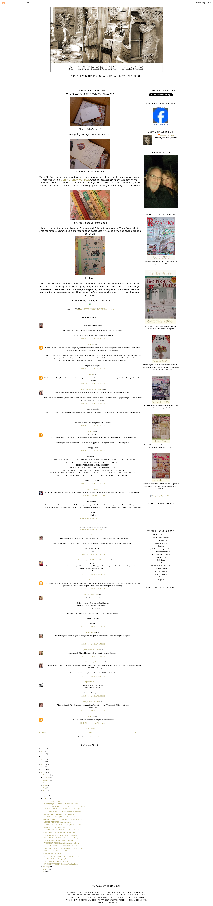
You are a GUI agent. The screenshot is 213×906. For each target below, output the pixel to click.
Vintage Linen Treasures (91, 701)
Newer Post (42, 732)
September (47, 783)
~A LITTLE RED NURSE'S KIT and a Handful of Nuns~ (61, 856)
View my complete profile (166, 143)
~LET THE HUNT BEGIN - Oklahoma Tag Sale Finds (60, 864)
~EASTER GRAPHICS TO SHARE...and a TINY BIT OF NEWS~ (64, 806)
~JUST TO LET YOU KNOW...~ (53, 853)
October (46, 780)
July (44, 788)
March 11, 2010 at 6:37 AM (92, 383)
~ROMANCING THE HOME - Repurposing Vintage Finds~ (62, 830)
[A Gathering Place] (160, 122)
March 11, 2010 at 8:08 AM (92, 451)
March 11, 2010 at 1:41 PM (93, 589)
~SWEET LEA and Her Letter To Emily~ (56, 861)
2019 (43, 748)
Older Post (138, 732)
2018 (43, 751)
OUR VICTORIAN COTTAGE (75, 180)
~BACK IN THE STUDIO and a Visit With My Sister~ (60, 835)
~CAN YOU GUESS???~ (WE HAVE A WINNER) (59, 817)
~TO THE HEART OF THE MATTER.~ (56, 851)
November (46, 777)
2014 (43, 762)
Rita (90, 580)
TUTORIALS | (102, 75)
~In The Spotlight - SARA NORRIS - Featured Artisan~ (61, 803)
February (46, 866)
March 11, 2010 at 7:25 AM (92, 426)
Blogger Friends (80, 310)
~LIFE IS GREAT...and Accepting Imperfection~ (59, 859)
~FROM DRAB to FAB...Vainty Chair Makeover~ (59, 814)
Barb (91, 535)
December (46, 775)
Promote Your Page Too (161, 124)
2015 (43, 759)
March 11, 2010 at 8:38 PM (93, 696)
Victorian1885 (91, 632)
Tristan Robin (90, 322)
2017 (43, 754)
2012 (43, 767)
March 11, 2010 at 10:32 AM (93, 518)
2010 (43, 772)
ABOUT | (76, 75)
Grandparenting (107, 310)
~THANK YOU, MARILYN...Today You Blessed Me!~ (60, 845)
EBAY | (114, 75)
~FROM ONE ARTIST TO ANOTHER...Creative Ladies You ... (63, 819)
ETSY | (123, 75)
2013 (43, 764)
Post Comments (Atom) (94, 737)
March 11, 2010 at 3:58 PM (93, 627)
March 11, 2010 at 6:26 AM (92, 369)
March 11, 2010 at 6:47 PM (93, 676)
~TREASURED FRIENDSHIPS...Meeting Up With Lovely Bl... (63, 811)
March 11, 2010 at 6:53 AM (92, 403)
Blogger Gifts (94, 310)
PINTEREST (134, 75)
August (45, 785)
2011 (43, 769)
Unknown (91, 344)
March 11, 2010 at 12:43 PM (93, 554)
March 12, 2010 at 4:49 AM (92, 723)
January (46, 869)
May (45, 793)
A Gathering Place (161, 107)
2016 (43, 756)
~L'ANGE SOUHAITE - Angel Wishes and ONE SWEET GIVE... (64, 848)
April (45, 796)
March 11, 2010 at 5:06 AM (92, 339)
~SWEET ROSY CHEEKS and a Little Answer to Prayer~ (61, 843)
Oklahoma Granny (91, 489)
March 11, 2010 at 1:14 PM (93, 574)
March (45, 798)
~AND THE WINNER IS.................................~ (57, 822)
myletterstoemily (90, 681)
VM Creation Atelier (91, 594)
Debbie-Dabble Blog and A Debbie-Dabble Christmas (91, 560)
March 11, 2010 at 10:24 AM (93, 496)
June (45, 790)
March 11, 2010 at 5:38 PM (93, 656)
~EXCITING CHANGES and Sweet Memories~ (58, 840)
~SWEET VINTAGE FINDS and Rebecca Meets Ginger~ (61, 838)
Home (90, 732)
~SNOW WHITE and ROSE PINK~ (54, 827)
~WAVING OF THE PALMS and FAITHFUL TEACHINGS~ (62, 809)
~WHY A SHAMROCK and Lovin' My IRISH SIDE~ (60, 832)
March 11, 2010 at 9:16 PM (93, 711)
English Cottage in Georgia (91, 649)
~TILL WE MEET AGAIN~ (52, 801)
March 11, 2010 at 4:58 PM (93, 644)
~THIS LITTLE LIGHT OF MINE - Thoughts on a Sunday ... (62, 824)
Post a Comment (90, 728)
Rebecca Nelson (167, 135)
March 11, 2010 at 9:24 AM (92, 483)
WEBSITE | (87, 75)
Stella (91, 374)
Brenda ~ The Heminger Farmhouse (91, 389)
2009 (43, 872)
